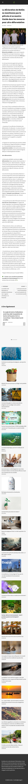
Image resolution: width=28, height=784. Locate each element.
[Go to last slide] (4, 324)
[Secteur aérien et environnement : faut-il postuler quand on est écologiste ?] (14, 606)
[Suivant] (24, 324)
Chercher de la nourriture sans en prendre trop (12, 636)
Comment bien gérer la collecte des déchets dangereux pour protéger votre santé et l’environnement (12, 404)
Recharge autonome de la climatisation (11, 492)
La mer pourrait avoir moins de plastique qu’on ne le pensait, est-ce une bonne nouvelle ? (20, 291)
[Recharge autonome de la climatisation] (14, 483)
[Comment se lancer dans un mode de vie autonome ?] (14, 586)
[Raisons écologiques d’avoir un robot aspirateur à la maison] (14, 522)
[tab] (11, 339)
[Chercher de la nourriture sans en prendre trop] (14, 628)
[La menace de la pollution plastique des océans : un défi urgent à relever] (14, 544)
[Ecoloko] (14, 2)
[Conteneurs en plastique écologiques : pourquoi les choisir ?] (14, 353)
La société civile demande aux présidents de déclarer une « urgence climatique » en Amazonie (7, 292)
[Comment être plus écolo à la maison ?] (14, 503)
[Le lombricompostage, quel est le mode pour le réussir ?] (14, 439)
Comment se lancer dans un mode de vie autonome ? (14, 595)
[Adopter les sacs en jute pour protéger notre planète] (14, 374)
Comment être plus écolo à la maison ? (10, 511)
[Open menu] (3, 2)
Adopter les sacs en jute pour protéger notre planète (14, 383)
